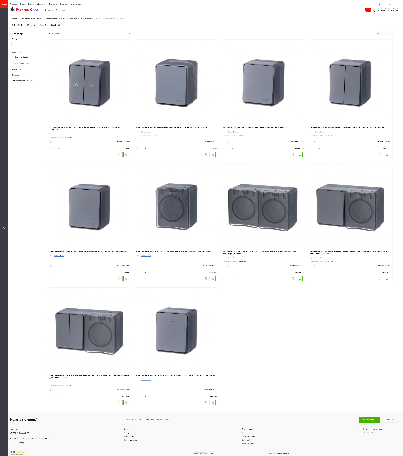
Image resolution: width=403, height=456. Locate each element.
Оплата (31, 4)
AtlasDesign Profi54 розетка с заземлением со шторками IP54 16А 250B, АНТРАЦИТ (174, 251)
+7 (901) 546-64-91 (388, 10)
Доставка (41, 4)
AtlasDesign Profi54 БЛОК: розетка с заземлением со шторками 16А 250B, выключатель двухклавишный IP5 (89, 377)
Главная (13, 4)
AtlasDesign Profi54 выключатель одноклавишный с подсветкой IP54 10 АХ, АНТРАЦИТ (176, 375)
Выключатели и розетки (55, 18)
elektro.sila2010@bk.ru (19, 443)
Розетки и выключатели (31, 18)
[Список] (384, 33)
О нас (22, 4)
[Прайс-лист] (390, 33)
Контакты (53, 4)
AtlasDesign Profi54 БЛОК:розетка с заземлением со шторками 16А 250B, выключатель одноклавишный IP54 (350, 252)
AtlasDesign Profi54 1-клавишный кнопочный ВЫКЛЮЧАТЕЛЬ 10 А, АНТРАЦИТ (171, 128)
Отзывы (63, 4)
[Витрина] (378, 33)
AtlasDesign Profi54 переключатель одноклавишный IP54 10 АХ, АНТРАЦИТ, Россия (87, 251)
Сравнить (57, 142)
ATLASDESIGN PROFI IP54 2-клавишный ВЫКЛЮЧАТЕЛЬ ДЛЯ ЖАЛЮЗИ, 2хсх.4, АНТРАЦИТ (85, 129)
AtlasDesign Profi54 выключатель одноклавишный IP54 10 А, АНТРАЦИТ (256, 128)
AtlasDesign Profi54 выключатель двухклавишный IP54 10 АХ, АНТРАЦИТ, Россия (347, 128)
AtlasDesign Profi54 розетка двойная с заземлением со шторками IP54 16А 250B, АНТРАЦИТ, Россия (259, 252)
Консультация (76, 4)
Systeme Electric (22, 57)
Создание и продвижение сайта (278, 453)
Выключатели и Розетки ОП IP (82, 18)
